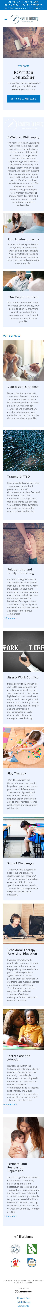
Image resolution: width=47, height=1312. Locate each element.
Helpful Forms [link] (23, 1302)
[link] (23, 19)
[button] (6, 18)
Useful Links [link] (23, 1305)
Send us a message (23, 99)
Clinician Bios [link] (23, 1298)
